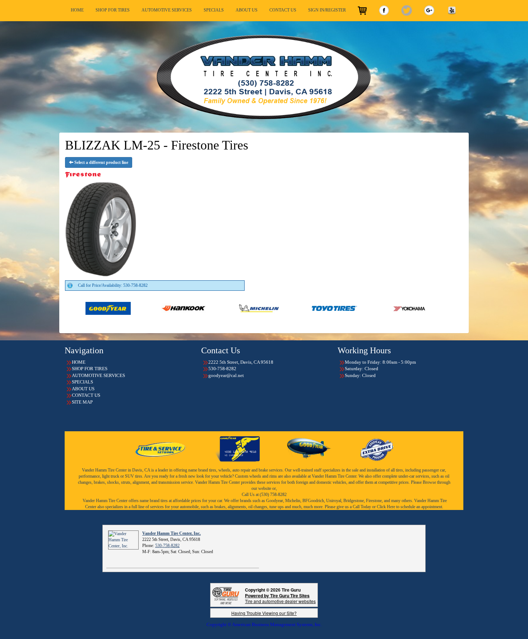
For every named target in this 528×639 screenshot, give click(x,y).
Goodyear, (275, 500)
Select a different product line (100, 162)
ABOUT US (247, 10)
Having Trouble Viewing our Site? (264, 613)
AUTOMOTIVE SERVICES (167, 10)
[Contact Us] (264, 77)
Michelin (292, 500)
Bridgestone (353, 500)
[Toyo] (292, 308)
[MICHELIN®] (217, 308)
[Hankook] (142, 308)
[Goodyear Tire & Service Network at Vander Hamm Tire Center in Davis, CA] (161, 448)
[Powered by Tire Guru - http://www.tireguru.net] (225, 595)
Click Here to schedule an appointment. (410, 506)
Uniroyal (333, 500)
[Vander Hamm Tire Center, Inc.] (123, 539)
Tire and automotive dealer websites (280, 598)
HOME (77, 10)
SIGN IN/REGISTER (327, 10)
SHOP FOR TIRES (113, 10)
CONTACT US (282, 10)
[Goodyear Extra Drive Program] (376, 448)
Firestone (374, 500)
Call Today (362, 506)
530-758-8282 (167, 545)
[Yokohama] (368, 308)
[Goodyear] (66, 308)
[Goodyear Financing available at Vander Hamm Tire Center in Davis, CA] (237, 448)
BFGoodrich (313, 500)
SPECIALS (214, 10)
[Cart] (362, 10)
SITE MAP (82, 402)
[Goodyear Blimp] (309, 448)
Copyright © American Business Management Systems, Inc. (264, 624)
